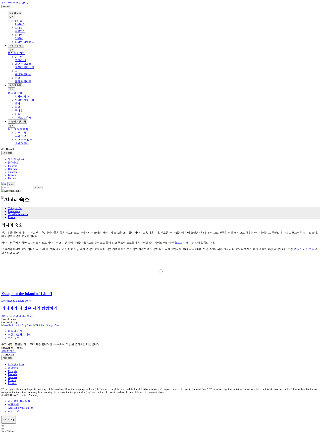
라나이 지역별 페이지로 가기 (18, 315)
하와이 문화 (15, 85)
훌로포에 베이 (183, 242)
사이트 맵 (13, 411)
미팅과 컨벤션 (16, 331)
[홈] (4, 183)
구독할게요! (8, 351)
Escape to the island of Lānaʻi (26, 293)
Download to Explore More (16, 300)
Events (11, 217)
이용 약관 (13, 404)
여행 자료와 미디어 (19, 334)
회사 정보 (13, 338)
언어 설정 (7, 152)
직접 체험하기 (16, 45)
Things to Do (15, 208)
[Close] (2, 425)
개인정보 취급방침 (19, 401)
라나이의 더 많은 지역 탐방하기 (29, 308)
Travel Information (18, 214)
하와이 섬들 (15, 13)
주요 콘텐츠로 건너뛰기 (15, 3)
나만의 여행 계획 (17, 121)
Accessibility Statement (20, 407)
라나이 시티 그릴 (304, 249)
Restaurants (14, 211)
